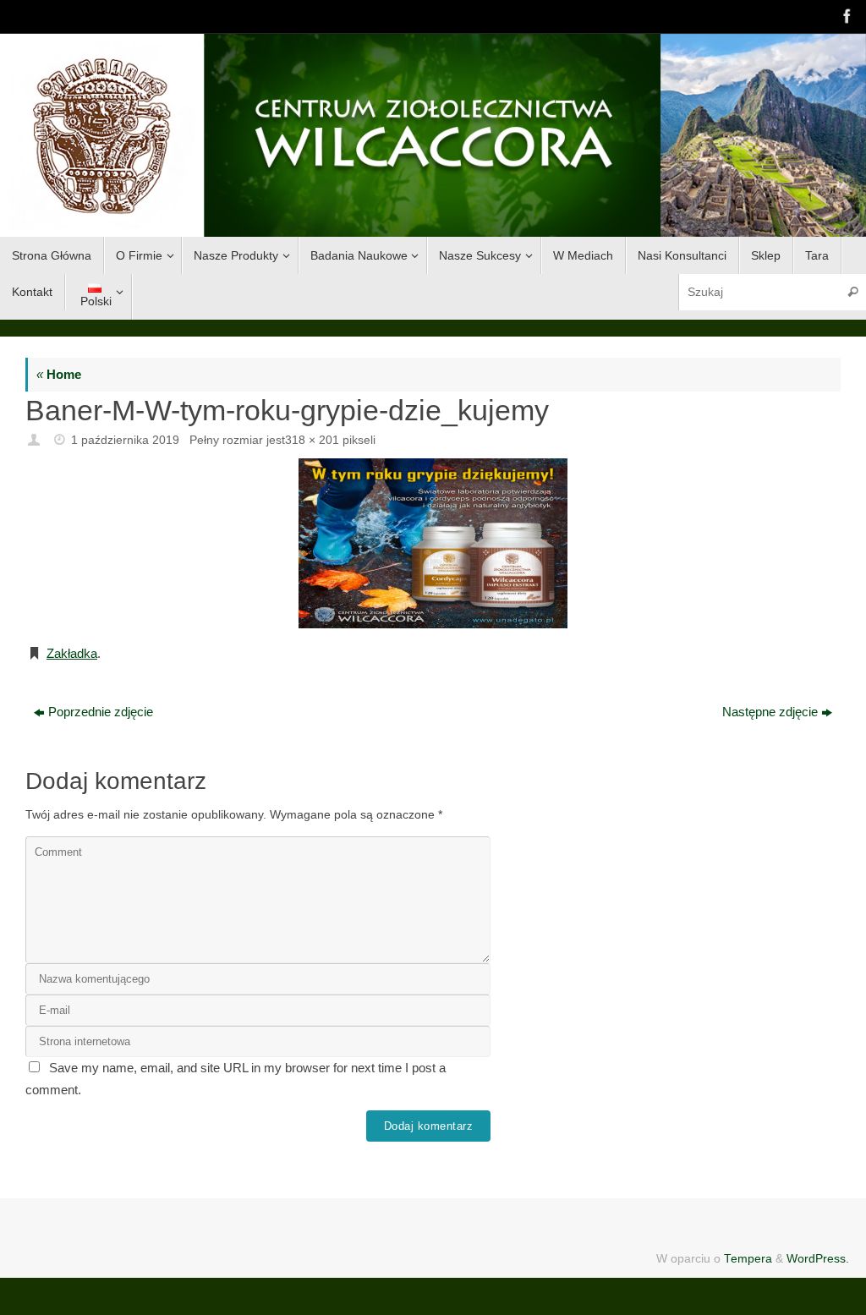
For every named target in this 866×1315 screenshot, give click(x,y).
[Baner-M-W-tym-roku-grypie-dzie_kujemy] (433, 543)
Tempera (748, 1258)
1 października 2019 (125, 440)
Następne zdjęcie (770, 711)
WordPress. (818, 1258)
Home (58, 374)
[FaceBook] (846, 16)
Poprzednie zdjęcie (100, 711)
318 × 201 (312, 440)
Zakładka (72, 653)
